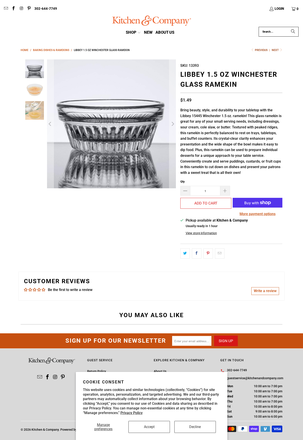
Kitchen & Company (45, 429)
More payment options (257, 214)
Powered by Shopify (74, 429)
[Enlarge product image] (111, 123)
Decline (195, 427)
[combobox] (279, 32)
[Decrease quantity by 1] (185, 191)
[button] (295, 8)
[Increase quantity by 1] (225, 191)
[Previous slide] (50, 123)
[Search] (293, 32)
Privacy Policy (131, 413)
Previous (261, 50)
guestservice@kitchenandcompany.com (255, 378)
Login (279, 9)
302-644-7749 (45, 9)
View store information (201, 233)
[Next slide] (172, 123)
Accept (149, 427)
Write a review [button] (265, 291)
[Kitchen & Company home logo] (151, 21)
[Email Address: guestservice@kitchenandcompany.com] (5, 9)
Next (275, 50)
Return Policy (96, 371)
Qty (182, 181)
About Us (160, 371)
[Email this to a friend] (219, 253)
